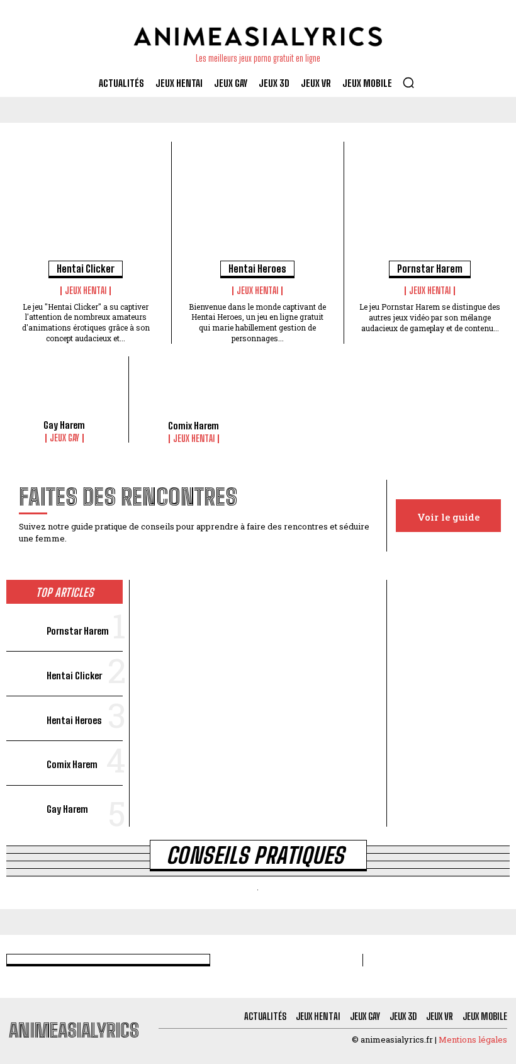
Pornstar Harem (430, 268)
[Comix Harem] (193, 391)
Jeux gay (64, 438)
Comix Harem (193, 425)
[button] (408, 82)
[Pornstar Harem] (430, 205)
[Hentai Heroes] (257, 205)
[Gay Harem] (64, 391)
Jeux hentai (85, 290)
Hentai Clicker (86, 268)
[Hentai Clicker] (85, 205)
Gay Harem (64, 425)
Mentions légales (473, 1039)
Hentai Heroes (257, 268)
